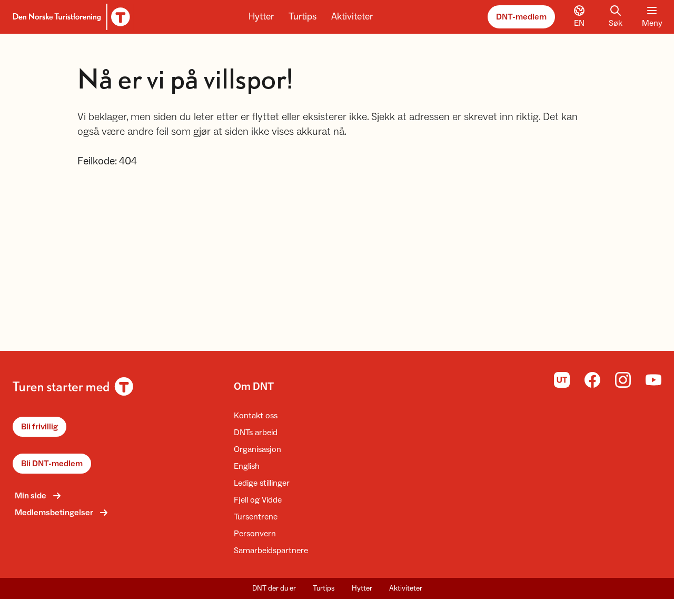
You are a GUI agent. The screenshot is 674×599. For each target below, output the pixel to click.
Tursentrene (255, 517)
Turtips (302, 17)
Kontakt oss (255, 415)
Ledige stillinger (262, 483)
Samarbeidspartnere (271, 550)
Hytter (261, 17)
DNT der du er (274, 588)
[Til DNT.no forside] (70, 17)
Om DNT (254, 387)
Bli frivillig (39, 426)
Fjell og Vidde (258, 500)
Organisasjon (257, 449)
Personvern (255, 533)
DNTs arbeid (255, 432)
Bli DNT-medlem (52, 463)
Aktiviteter (352, 17)
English (247, 466)
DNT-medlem (521, 17)
